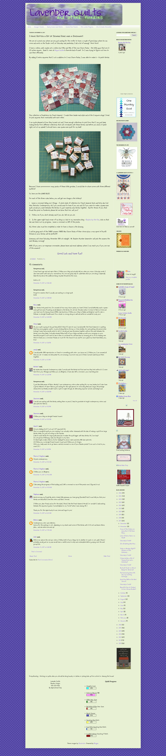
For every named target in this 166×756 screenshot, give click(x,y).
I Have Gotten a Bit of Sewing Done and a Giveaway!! (127, 560)
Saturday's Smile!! (125, 541)
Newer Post (33, 556)
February (123, 618)
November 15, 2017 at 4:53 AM (43, 487)
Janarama (37, 398)
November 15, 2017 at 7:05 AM (43, 530)
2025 (120, 496)
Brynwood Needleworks (125, 300)
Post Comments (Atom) (45, 560)
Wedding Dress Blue (124, 396)
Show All (135, 400)
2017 (120, 521)
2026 (120, 493)
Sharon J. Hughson (39, 456)
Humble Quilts (122, 331)
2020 (120, 512)
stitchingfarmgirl (123, 370)
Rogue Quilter (59, 50)
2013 (120, 634)
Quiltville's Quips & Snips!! (126, 287)
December (123, 523)
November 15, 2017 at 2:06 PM (42, 547)
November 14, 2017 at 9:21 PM (42, 406)
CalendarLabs (130, 94)
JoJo (35, 537)
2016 (120, 625)
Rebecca (36, 520)
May (121, 608)
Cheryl (35, 324)
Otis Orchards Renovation (104, 27)
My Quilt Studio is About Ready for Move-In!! (128, 569)
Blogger (96, 743)
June (122, 605)
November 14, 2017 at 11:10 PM (42, 449)
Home (29, 27)
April (122, 612)
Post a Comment (37, 552)
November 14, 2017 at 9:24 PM (42, 419)
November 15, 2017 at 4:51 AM (42, 462)
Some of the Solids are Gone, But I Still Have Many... (127, 531)
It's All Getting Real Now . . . (128, 545)
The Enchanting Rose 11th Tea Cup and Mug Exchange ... (127, 575)
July (121, 602)
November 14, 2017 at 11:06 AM (42, 283)
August (123, 599)
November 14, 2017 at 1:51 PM (42, 360)
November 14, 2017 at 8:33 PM (42, 392)
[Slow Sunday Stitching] (127, 214)
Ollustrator (82, 743)
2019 (120, 515)
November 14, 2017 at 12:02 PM (42, 317)
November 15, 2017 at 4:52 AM (43, 475)
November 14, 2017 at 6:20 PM (42, 375)
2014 (120, 631)
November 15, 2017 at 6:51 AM (42, 513)
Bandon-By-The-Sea (124, 43)
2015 (120, 628)
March (122, 615)
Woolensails (122, 318)
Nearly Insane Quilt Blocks (55, 27)
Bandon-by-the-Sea (92, 220)
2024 (120, 499)
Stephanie (36, 494)
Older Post (107, 556)
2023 (120, 502)
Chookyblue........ (122, 383)
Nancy (35, 305)
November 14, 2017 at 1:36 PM (42, 343)
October (123, 593)
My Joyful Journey (124, 357)
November (123, 526)
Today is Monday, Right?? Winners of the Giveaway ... (127, 550)
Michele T (36, 367)
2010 (120, 643)
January (123, 621)
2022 (120, 505)
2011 (120, 640)
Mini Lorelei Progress (87, 27)
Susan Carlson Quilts (125, 313)
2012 (120, 637)
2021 (120, 508)
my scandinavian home (125, 344)
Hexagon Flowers (39, 27)
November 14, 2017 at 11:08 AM (42, 298)
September (123, 596)
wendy (35, 350)
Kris (129, 271)
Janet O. (36, 426)
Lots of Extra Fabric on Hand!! (127, 537)
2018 (120, 518)
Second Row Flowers (72, 27)
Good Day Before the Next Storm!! (128, 580)
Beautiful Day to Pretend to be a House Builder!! (128, 588)
